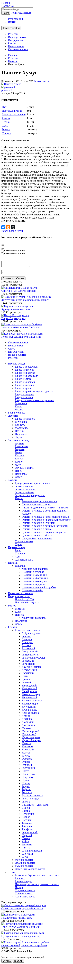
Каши (18, 406)
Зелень (6, 129)
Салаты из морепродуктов (30, 869)
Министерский (30, 731)
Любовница (28, 725)
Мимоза (26, 728)
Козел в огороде (31, 694)
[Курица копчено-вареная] (17, 306)
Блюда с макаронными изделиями (34, 400)
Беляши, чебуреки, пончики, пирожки (37, 875)
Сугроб (26, 816)
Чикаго (26, 847)
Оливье (26, 761)
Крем (18, 611)
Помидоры (21, 473)
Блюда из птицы (24, 385)
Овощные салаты (25, 862)
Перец (18, 470)
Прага (25, 780)
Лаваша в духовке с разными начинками (45, 507)
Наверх (5, 2)
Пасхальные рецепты (27, 602)
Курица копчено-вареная (15, 309)
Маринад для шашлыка (35, 568)
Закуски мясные (24, 486)
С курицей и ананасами (35, 804)
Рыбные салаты (24, 865)
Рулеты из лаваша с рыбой (37, 529)
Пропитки (21, 620)
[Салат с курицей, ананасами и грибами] (25, 942)
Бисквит (20, 878)
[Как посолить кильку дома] (18, 914)
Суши (18, 544)
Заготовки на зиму (19, 440)
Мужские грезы (31, 737)
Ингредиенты (16, 40)
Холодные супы (24, 559)
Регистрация (15, 18)
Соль (5, 125)
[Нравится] (2, 248)
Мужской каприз (31, 740)
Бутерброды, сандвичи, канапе (33, 483)
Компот (19, 461)
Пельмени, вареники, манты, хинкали (37, 884)
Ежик (25, 676)
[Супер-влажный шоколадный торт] (22, 932)
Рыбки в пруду (30, 798)
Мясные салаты (24, 859)
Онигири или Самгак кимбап (18, 290)
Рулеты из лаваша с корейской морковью (45, 516)
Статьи (12, 43)
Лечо (18, 464)
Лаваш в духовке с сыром (36, 504)
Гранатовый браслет (33, 657)
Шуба (25, 856)
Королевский (29, 697)
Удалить (18, 961)
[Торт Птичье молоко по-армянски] (22, 923)
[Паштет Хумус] (11, 84)
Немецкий (28, 749)
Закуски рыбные (24, 492)
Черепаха (27, 844)
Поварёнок (7, 5)
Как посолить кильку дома (16, 917)
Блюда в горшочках (26, 366)
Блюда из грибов (24, 369)
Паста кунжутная (12, 110)
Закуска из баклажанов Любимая (20, 327)
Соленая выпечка (25, 896)
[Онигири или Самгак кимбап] (19, 287)
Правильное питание (20, 593)
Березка (26, 636)
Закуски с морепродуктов (30, 495)
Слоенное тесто (24, 893)
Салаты (12, 627)
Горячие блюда (16, 412)
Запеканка (21, 403)
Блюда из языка (24, 397)
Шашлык (20, 565)
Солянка (20, 553)
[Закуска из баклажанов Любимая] (21, 324)
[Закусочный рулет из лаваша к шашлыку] (26, 296)
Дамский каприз (31, 666)
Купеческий (29, 706)
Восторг (26, 645)
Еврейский (28, 672)
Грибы (18, 452)
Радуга (26, 786)
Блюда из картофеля (26, 375)
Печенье (20, 431)
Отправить (8, 278)
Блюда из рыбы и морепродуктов (34, 391)
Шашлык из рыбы (32, 590)
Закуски (12, 480)
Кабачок (19, 455)
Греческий (28, 660)
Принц (26, 783)
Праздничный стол (19, 596)
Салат (18, 476)
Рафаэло (26, 789)
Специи (6, 133)
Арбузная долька (31, 633)
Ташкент (27, 823)
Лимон (6, 118)
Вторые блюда (16, 363)
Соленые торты (24, 541)
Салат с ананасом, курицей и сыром (22, 908)
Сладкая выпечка (25, 890)
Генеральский (30, 651)
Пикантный (28, 774)
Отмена (20, 278)
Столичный (28, 813)
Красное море (30, 703)
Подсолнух (28, 777)
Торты (18, 437)
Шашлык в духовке (33, 571)
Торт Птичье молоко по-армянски (20, 926)
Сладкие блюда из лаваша (37, 538)
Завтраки (20, 608)
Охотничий (28, 767)
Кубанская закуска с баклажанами (21, 336)
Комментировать (42, 81)
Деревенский (29, 669)
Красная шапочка (32, 700)
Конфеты (20, 424)
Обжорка (27, 758)
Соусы (18, 623)
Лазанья (19, 409)
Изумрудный (29, 685)
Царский (27, 835)
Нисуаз (26, 755)
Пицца (19, 887)
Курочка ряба (29, 709)
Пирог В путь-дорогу (13, 318)
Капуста (19, 458)
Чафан (25, 841)
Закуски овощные (25, 489)
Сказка (26, 810)
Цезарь (26, 838)
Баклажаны (21, 446)
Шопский (27, 853)
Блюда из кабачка (25, 372)
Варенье (19, 449)
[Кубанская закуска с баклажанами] (22, 333)
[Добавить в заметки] (2, 245)
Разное (12, 605)
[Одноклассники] (8, 227)
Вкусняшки (21, 421)
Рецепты (13, 34)
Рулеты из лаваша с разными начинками (45, 525)
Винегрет (27, 642)
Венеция (27, 639)
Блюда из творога (25, 418)
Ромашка (27, 792)
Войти (12, 21)
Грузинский (28, 663)
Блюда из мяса (23, 378)
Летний (26, 715)
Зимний (26, 682)
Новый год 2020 (24, 599)
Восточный (28, 648)
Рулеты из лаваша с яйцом (37, 535)
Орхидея (27, 764)
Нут (4, 107)
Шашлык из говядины (35, 581)
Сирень (26, 807)
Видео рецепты (17, 37)
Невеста (26, 743)
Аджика (19, 443)
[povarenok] (8, 87)
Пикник (12, 562)
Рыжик (26, 801)
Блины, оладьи (23, 881)
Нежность (27, 746)
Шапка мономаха (32, 850)
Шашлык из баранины (35, 578)
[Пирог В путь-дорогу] (15, 315)
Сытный (27, 820)
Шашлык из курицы (33, 584)
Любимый (28, 721)
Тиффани (27, 829)
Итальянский (29, 688)
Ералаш (26, 679)
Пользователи (16, 46)
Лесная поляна (30, 712)
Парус (25, 770)
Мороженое (22, 427)
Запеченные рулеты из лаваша (39, 501)
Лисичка (27, 718)
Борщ (18, 550)
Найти (6, 13)
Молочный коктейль (33, 617)
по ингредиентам (21, 12)
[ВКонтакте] (3, 227)
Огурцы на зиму (24, 467)
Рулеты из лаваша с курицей (38, 522)
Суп (17, 556)
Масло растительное (13, 114)
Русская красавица (32, 795)
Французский (30, 832)
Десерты (13, 415)
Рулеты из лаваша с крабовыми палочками (46, 519)
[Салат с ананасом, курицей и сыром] (23, 905)
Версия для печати (12, 230)
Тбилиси (27, 826)
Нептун (26, 752)
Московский (29, 734)
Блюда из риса (23, 388)
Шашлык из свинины (34, 574)
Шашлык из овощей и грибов (39, 587)
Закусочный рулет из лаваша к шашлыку (25, 299)
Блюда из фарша (24, 394)
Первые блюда (16, 547)
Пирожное (21, 434)
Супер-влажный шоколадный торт (21, 936)
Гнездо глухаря (30, 654)
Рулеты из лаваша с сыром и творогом (44, 532)
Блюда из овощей (25, 381)
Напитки (20, 614)
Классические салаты (27, 630)
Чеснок (6, 121)
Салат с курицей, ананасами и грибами (24, 945)
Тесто (11, 872)
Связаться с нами (18, 49)
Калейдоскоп (29, 691)
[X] (13, 227)
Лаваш (19, 498)
